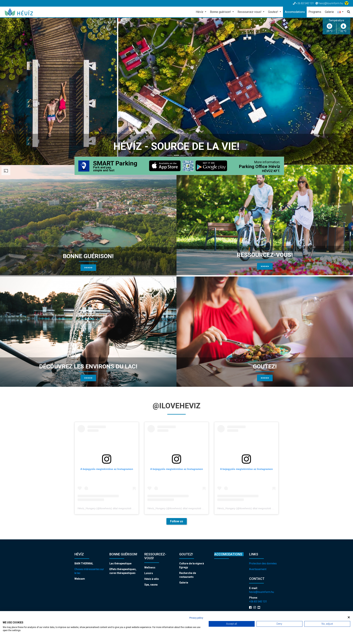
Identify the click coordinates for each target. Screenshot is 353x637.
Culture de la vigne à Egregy (191, 565)
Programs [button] (315, 12)
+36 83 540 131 (258, 601)
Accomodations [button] (295, 12)
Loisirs (148, 573)
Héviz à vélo (151, 578)
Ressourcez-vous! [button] (250, 12)
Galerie (183, 582)
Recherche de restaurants (187, 575)
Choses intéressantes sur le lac (89, 571)
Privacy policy (196, 618)
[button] (340, 12)
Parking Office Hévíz (259, 166)
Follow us (176, 521)
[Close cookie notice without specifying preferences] (348, 617)
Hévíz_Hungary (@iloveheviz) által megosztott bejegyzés (111, 508)
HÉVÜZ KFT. (271, 171)
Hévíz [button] (200, 12)
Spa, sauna (151, 584)
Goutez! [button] (273, 12)
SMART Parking (115, 166)
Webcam (79, 578)
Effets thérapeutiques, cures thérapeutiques (122, 571)
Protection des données (263, 563)
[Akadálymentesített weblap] (347, 3)
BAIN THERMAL (83, 563)
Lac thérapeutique (120, 563)
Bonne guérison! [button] (221, 12)
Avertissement (257, 569)
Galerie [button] (329, 12)
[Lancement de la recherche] (347, 12)
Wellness (149, 567)
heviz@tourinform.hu (261, 591)
